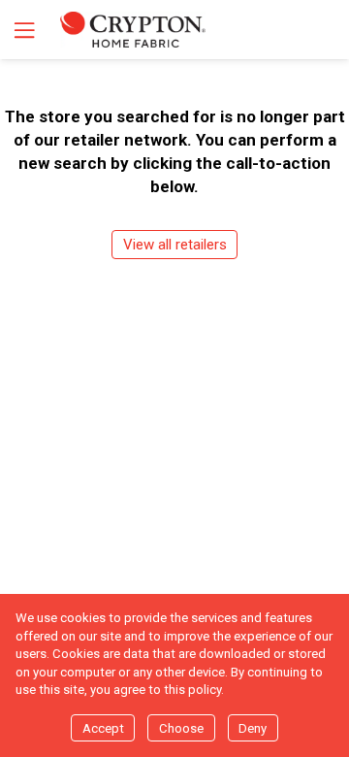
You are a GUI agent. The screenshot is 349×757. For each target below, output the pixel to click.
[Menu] (22, 29)
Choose (181, 728)
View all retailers (175, 244)
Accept (103, 728)
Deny (252, 728)
